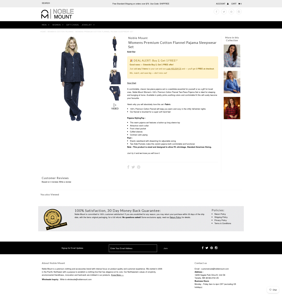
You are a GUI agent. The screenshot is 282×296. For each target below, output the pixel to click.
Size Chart (131, 83)
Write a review (65, 181)
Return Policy (175, 217)
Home (43, 31)
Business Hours (202, 281)
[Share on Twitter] (133, 167)
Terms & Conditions (222, 223)
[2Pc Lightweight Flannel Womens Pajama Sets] (232, 118)
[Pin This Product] (138, 167)
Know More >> (117, 274)
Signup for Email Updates (72, 248)
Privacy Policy (220, 220)
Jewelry (87, 25)
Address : (199, 271)
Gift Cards (72, 25)
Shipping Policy (221, 217)
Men (44, 25)
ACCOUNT (221, 3)
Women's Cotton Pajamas (61, 31)
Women (56, 25)
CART (236, 3)
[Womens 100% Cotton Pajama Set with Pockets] (232, 66)
